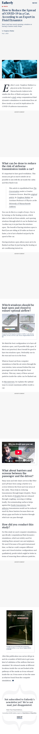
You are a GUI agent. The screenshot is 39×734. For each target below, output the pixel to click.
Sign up (19, 717)
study (14, 97)
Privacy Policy (33, 713)
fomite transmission (18, 505)
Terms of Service (26, 713)
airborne (5, 508)
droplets (17, 496)
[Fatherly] (7, 3)
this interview (9, 382)
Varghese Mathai (23, 197)
